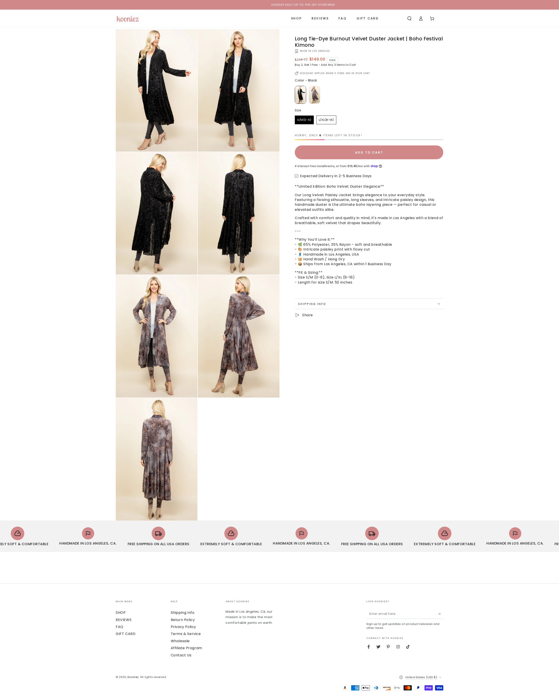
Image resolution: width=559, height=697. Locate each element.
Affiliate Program (186, 647)
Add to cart (369, 152)
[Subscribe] (440, 614)
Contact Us (181, 655)
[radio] (300, 95)
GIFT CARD (125, 633)
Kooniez (133, 677)
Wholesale (180, 640)
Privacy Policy (183, 626)
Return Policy (183, 619)
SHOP (121, 612)
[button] (409, 18)
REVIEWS (123, 619)
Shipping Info (183, 612)
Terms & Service (186, 633)
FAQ (119, 626)
